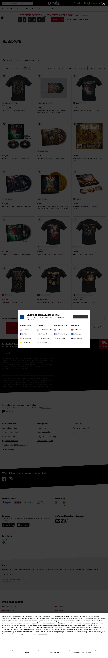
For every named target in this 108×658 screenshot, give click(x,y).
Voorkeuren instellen (82, 652)
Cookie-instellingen (82, 632)
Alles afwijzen (54, 652)
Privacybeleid (42, 634)
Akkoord (25, 652)
